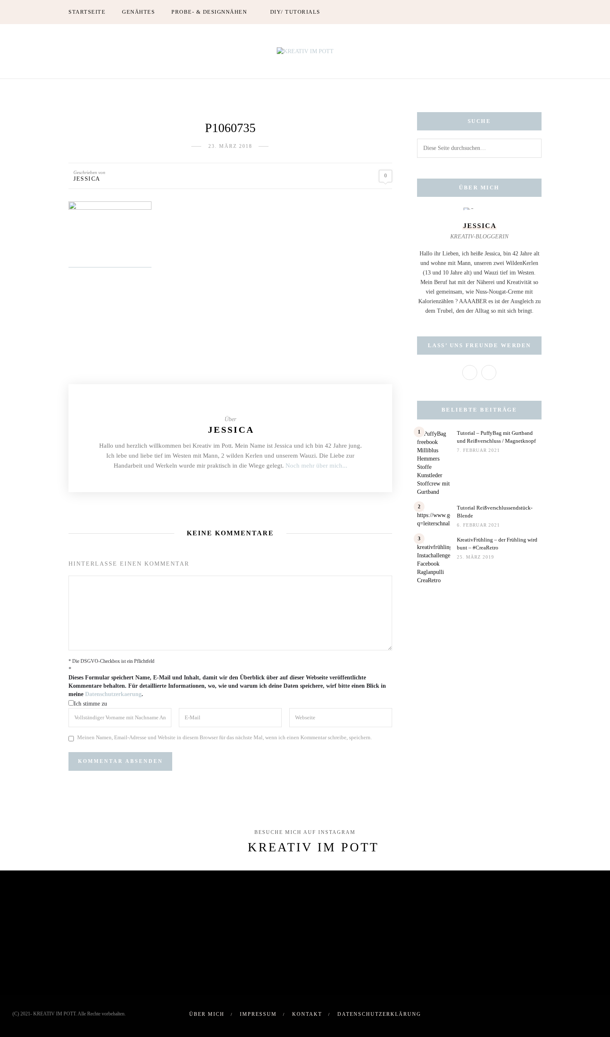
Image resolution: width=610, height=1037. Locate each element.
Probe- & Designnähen (209, 12)
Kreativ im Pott (313, 847)
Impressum (258, 1014)
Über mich (206, 1014)
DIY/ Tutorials (295, 12)
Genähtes (138, 12)
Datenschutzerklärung (379, 1014)
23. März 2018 (230, 146)
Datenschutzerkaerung (113, 694)
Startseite (86, 12)
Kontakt (307, 1014)
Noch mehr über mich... (316, 465)
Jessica (86, 179)
